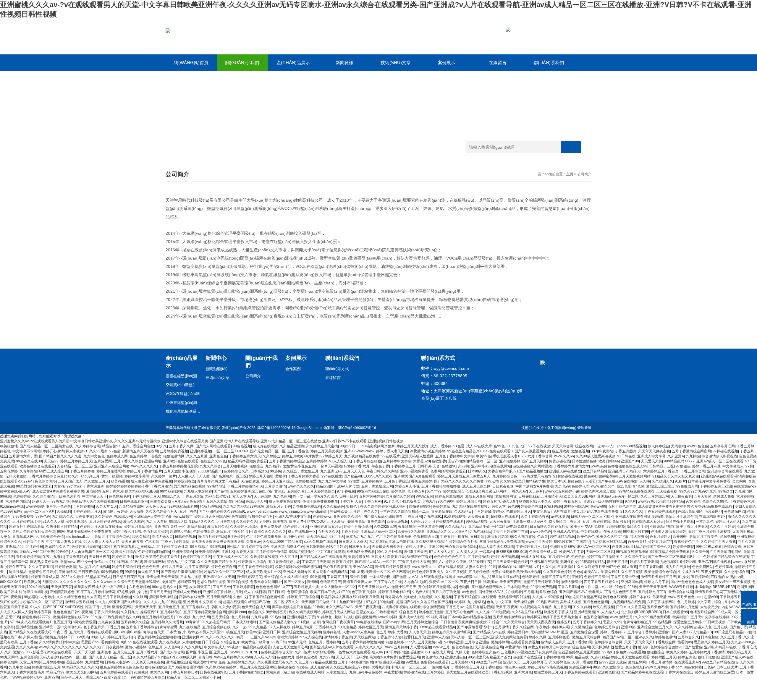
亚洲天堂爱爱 (271, 526)
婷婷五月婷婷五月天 (76, 461)
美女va (59, 486)
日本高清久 (259, 471)
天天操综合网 (524, 602)
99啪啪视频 (615, 526)
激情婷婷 (93, 491)
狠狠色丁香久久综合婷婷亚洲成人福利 (376, 506)
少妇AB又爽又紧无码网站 (486, 491)
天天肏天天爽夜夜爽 (654, 451)
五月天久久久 (328, 532)
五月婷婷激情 (478, 557)
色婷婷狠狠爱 (305, 481)
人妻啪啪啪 (191, 642)
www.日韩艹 (183, 516)
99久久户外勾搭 (389, 552)
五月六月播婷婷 (371, 496)
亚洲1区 (227, 552)
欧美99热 (483, 456)
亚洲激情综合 (182, 552)
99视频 (5, 496)
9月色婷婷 (236, 537)
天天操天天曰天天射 (388, 547)
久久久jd (548, 567)
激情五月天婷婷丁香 (401, 627)
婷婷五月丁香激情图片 (144, 471)
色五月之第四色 (595, 617)
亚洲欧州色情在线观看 (181, 461)
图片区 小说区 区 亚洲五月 (207, 652)
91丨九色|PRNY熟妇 (347, 602)
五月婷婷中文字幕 (397, 461)
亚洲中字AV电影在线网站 (491, 466)
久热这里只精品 (218, 622)
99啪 (492, 567)
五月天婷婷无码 (28, 557)
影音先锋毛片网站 (680, 521)
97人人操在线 (279, 627)
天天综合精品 (317, 537)
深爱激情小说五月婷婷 (427, 451)
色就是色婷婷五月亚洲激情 (579, 652)
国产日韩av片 (529, 567)
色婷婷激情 (441, 506)
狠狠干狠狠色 (708, 657)
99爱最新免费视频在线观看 (427, 662)
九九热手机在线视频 (94, 567)
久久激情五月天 (96, 481)
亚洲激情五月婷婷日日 (57, 637)
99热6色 (62, 552)
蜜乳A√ (438, 562)
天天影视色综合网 (489, 647)
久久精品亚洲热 (291, 446)
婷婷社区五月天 (370, 627)
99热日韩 (278, 642)
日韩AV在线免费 (192, 597)
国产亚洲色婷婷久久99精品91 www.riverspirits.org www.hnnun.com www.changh (263, 511)
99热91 (608, 652)
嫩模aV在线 (507, 567)
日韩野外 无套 (429, 466)
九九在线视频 (169, 642)
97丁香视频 (346, 491)
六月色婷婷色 (139, 587)
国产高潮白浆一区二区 (229, 476)
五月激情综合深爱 (584, 632)
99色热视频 (242, 446)
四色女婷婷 (693, 667)
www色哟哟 (35, 506)
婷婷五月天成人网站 (338, 612)
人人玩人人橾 (264, 657)
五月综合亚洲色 (477, 642)
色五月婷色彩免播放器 (264, 537)
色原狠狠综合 (297, 592)
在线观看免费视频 (525, 642)
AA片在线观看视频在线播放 (434, 577)
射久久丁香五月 (40, 567)
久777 (287, 587)
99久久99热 (445, 501)
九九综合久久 (62, 516)
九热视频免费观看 (307, 506)
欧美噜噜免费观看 (361, 552)
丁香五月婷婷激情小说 (245, 486)
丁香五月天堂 (160, 592)
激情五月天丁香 (278, 506)
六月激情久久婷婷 (400, 496)
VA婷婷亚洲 (453, 642)
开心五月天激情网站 (461, 547)
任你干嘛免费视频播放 (320, 501)
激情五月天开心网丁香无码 (716, 592)
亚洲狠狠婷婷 (509, 461)
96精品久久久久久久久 (80, 667)
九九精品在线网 (131, 506)
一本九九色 (705, 521)
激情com (101, 562)
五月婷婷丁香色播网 (172, 547)
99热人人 (98, 637)
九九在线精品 (480, 532)
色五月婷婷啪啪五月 (158, 617)
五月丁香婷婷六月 (195, 607)
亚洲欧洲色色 (455, 657)
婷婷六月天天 (172, 567)
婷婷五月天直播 (370, 597)
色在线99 (239, 516)
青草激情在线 (441, 511)
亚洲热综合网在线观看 (725, 471)
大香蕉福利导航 (500, 471)
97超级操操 (126, 592)
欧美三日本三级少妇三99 (330, 592)
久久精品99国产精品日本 (282, 542)
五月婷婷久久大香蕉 (167, 622)
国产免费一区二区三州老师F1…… (674, 557)
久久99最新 (98, 451)
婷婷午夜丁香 (16, 567)
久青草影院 (28, 471)
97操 (749, 466)
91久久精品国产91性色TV (153, 657)
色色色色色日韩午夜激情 (72, 612)
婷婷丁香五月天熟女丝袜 (562, 617)
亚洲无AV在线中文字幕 (293, 516)
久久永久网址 (191, 647)
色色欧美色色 (462, 647)
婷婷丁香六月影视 (127, 532)
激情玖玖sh (196, 526)
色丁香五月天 (94, 627)
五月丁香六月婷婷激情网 (95, 592)
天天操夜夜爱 (61, 587)
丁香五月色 (115, 627)
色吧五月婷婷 (336, 547)
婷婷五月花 (492, 501)
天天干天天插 (85, 652)
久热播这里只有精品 (62, 526)
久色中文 (240, 597)
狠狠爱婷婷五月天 (548, 672)
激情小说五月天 (404, 587)
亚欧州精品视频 (662, 526)
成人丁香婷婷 (441, 446)
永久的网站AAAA (339, 607)
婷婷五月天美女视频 (326, 451)
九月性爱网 (94, 662)
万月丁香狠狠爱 (584, 662)
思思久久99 (612, 622)
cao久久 (72, 476)
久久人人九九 (154, 602)
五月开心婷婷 (294, 537)
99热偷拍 (277, 617)
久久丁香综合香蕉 (535, 516)
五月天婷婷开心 (535, 662)
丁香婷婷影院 (243, 587)
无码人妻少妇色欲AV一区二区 (63, 657)
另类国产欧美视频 (273, 521)
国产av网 (221, 491)
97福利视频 (553, 506)
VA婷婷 (459, 602)
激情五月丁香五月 (555, 577)
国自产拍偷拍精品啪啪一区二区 (472, 461)
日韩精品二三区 (661, 466)
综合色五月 (408, 612)
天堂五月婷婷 (30, 662)
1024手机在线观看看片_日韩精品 (128, 547)
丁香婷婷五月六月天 (245, 456)
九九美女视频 (108, 622)
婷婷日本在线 (640, 597)
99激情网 (317, 577)
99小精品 (236, 501)
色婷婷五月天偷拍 (86, 547)
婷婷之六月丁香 (656, 582)
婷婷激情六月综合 (252, 562)
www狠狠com (468, 577)
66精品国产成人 (98, 577)
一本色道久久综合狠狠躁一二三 (404, 511)
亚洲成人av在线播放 (565, 471)
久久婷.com (215, 667)
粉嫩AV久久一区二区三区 (224, 572)
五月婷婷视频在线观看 (446, 521)
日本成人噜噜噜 (244, 622)
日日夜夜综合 (88, 572)
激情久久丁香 (637, 526)
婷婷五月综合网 (468, 501)
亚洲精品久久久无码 (219, 577)
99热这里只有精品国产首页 (489, 657)
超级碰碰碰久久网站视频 (532, 466)
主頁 (569, 174)
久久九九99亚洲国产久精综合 (118, 602)
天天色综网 (262, 496)
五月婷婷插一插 (306, 587)
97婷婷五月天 (331, 456)
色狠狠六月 (286, 657)
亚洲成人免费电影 (187, 592)
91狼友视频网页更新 (378, 446)
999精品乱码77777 (679, 461)
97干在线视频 (539, 446)
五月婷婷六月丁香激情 (707, 652)
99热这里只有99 (636, 532)
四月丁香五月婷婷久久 (601, 582)
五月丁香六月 (112, 491)
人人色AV (171, 647)
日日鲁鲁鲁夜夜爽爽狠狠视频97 (465, 622)
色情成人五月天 (553, 642)
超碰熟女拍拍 (180, 532)
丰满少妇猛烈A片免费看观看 (89, 532)
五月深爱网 (103, 461)
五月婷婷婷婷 (316, 461)
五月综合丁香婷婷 (641, 632)
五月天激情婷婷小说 (284, 562)
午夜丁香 (60, 632)
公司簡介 (253, 376)
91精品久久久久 (202, 521)
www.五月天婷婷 (539, 542)
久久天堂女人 (106, 506)
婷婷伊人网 (560, 627)
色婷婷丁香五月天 (197, 557)
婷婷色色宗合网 (223, 567)
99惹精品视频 (477, 521)
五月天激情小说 (430, 642)
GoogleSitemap (309, 428)
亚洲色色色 (218, 456)
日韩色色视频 (185, 537)
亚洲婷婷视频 (200, 451)
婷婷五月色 (687, 657)
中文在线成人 (591, 532)
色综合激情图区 (690, 511)
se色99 (513, 506)
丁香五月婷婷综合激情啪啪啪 (157, 637)
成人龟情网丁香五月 (564, 521)
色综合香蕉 (732, 547)
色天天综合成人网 (543, 552)
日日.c (621, 607)
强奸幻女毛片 (10, 602)
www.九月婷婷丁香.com (663, 667)
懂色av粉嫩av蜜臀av (600, 476)
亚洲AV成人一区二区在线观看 (719, 461)
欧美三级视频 (397, 521)
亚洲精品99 (14, 547)
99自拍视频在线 (282, 667)
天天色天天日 (156, 506)
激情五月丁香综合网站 (112, 537)
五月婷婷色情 (479, 572)
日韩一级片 (348, 496)
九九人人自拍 (156, 521)
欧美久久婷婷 (677, 652)
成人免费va (319, 667)
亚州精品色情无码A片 (488, 587)
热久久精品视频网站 (305, 612)
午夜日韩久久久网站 (382, 471)
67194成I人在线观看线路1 (30, 622)
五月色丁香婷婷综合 (142, 627)
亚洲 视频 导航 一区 (169, 526)
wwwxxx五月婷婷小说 (562, 491)
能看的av (684, 642)
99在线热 (257, 506)
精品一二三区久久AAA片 (255, 637)
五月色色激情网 (595, 602)
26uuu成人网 (186, 657)
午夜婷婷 (543, 627)
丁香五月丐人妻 (389, 637)
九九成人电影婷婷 (198, 491)
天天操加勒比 (602, 647)
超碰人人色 (703, 627)
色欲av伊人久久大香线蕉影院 (95, 501)
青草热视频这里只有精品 (291, 607)
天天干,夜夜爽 (507, 607)
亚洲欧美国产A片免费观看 (415, 476)
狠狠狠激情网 (174, 456)
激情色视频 (580, 451)
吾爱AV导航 (637, 542)
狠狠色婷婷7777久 (36, 617)
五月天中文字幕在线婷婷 (709, 617)
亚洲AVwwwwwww (359, 451)
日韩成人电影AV (117, 662)
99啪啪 (658, 516)
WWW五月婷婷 (681, 587)
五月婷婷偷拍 (171, 612)
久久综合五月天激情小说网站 (137, 582)
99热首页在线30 (29, 461)
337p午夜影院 (602, 451)
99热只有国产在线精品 (572, 542)
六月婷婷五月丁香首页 (661, 471)
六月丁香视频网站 (661, 602)
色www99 (598, 506)
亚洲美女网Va (193, 637)
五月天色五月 (168, 607)
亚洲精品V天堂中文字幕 (153, 516)
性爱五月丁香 (625, 647)
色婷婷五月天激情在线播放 (101, 526)
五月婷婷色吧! (559, 637)
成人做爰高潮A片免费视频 (151, 481)
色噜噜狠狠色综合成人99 (627, 466)
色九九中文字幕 (499, 602)
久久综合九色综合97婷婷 (350, 667)
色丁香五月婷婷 (364, 592)
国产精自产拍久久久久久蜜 (60, 456)
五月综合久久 (688, 637)
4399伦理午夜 (479, 562)
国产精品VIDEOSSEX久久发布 (368, 476)
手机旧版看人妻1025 (509, 456)
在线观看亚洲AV (687, 662)
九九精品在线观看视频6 (471, 506)
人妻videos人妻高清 (358, 632)
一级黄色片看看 (68, 496)
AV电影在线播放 (368, 622)
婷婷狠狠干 (186, 582)
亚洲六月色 (523, 672)
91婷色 (302, 667)
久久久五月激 (197, 456)
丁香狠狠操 (494, 667)
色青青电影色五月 (637, 622)
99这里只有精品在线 (718, 662)
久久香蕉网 (636, 607)
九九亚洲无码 (331, 471)
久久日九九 (129, 612)
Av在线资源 (250, 481)
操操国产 (168, 582)
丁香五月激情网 (660, 662)
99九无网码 (9, 657)
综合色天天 (155, 632)
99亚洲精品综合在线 (373, 491)
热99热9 (194, 632)
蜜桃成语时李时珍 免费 (207, 662)
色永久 (542, 537)
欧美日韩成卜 (10, 592)
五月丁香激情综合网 (377, 486)
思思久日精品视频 (211, 582)
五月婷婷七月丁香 (652, 592)
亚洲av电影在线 (401, 542)
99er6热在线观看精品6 (437, 627)
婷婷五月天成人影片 (412, 446)
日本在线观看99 (675, 612)
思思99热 (12, 617)
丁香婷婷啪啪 (553, 657)
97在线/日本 (119, 562)
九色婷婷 (48, 597)
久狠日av (253, 542)
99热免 (275, 471)
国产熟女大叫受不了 (195, 587)
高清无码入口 (162, 537)
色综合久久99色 (213, 461)
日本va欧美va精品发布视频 (469, 617)
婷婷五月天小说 (407, 486)
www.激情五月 (621, 617)
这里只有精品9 (594, 471)
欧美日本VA (556, 481)
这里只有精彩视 (35, 592)
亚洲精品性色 (26, 627)
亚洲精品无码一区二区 (378, 532)
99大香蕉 (629, 567)
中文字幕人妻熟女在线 (64, 542)
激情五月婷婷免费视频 (392, 567)
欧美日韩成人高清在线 (338, 597)
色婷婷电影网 (203, 532)
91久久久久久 (631, 511)
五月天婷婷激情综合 (509, 617)
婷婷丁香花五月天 (567, 501)
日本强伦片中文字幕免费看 (709, 481)
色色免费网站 (702, 567)
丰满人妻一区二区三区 (408, 667)
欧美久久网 (159, 672)
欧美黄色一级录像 (255, 642)
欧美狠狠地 (9, 446)
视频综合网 (123, 516)
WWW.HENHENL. (244, 652)
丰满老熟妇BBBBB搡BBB (715, 587)
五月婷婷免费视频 (174, 451)
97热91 (372, 602)
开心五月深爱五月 (337, 567)
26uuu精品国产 (210, 471)
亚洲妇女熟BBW (562, 547)
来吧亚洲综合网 (576, 506)
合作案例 (293, 369)
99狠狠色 (555, 597)
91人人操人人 (340, 461)
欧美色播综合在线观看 (37, 466)
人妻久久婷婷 (476, 567)
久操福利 (64, 511)
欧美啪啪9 (680, 617)
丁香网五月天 (337, 577)
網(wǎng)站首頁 (191, 62)
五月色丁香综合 (396, 481)
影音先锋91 (610, 572)
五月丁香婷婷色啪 (117, 597)
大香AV (428, 501)
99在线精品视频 (562, 537)
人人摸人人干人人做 (194, 476)
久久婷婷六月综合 (244, 526)
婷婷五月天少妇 (119, 637)
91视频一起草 (309, 622)
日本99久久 (477, 471)
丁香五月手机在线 (454, 537)
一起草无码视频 (329, 466)
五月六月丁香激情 (446, 592)
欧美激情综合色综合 (660, 572)
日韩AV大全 (70, 642)
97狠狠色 (683, 466)
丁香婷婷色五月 (403, 466)
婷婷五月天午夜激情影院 (451, 632)
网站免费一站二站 (280, 672)
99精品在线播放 (323, 662)
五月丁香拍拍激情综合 (246, 672)
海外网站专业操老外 (401, 597)
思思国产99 (90, 642)
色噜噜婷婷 (531, 577)
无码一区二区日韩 (600, 552)
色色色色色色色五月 (450, 557)
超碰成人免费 (724, 496)
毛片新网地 (713, 511)
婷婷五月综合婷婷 (126, 567)
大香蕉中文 (84, 516)
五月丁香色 (188, 511)
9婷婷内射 (688, 562)
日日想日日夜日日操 (129, 577)
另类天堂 (498, 506)
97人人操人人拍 (441, 552)
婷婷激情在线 (414, 672)
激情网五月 (621, 521)
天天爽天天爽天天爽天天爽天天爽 (218, 542)
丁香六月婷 (350, 532)
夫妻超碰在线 (358, 557)
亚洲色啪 (104, 652)
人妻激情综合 (336, 672)
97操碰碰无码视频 (389, 662)
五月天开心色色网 (459, 612)
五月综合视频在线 (216, 627)
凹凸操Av (84, 562)
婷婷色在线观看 (615, 597)
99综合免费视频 (543, 587)
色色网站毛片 (119, 496)
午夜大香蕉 (612, 532)
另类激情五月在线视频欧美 (467, 672)
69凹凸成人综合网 (53, 471)
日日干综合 (210, 642)
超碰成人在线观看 (505, 516)
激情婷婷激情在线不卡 (71, 617)
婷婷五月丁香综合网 (303, 597)
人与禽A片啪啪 (415, 582)
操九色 (142, 592)
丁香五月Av (373, 501)
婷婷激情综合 (454, 491)
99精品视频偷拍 (302, 552)
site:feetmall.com (79, 537)
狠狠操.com (237, 612)
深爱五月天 (396, 557)
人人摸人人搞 (467, 552)
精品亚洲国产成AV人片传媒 (337, 486)
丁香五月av (455, 607)
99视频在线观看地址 (632, 552)
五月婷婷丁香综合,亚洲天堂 (263, 547)
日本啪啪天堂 (518, 587)
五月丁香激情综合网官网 (691, 451)
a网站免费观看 (454, 471)
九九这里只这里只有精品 (500, 577)
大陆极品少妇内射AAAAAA (721, 607)
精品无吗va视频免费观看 (247, 461)
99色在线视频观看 (142, 642)
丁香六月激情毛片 (30, 672)
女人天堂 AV (242, 496)
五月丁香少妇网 (579, 642)
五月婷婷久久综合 (135, 622)
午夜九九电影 (53, 557)
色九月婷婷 (686, 602)
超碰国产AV (405, 602)
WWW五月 (441, 647)
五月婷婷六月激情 (684, 607)
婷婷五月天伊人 (727, 521)
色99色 (499, 446)
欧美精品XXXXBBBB (141, 491)
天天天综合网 (562, 446)
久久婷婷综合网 (87, 446)
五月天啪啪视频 (235, 466)
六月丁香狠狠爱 (197, 567)
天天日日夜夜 (99, 557)
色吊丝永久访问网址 (266, 582)
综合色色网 (581, 647)
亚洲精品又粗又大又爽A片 (447, 532)
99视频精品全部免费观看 (670, 552)
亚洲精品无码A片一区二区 (618, 496)
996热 (632, 587)
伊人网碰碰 (401, 572)
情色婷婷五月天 (295, 526)
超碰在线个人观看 (581, 481)
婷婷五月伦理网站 (110, 471)
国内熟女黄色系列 (44, 562)
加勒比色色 (295, 547)
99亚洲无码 (297, 642)
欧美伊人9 (32, 582)
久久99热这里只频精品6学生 (522, 481)
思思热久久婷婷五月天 (711, 642)
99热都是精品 (386, 612)
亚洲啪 (577, 577)
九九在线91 (433, 516)
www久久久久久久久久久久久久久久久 (69, 647)
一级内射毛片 (438, 667)
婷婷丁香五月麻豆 (706, 466)
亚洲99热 (435, 547)
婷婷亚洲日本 (518, 632)
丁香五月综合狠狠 (367, 461)
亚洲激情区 (67, 572)
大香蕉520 (421, 461)
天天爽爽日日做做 (315, 602)
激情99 (312, 582)
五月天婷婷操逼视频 (105, 521)
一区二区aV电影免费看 (509, 526)
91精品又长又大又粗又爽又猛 (675, 476)
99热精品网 (662, 622)
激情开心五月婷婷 (42, 572)
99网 (61, 532)
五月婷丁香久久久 (364, 511)
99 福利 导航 (436, 617)
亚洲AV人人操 (438, 637)
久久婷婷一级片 (163, 476)
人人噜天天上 (419, 632)
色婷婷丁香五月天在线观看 (247, 667)
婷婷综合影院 (683, 547)
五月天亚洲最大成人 (374, 587)
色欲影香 (439, 461)
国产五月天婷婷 (534, 461)
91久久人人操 (53, 521)
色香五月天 (62, 622)
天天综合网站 (364, 637)
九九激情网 (744, 491)
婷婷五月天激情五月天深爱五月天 (464, 476)
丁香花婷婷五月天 (146, 496)
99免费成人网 (687, 486)
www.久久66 (564, 456)
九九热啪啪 (378, 542)
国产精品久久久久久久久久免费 (459, 481)
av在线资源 (560, 516)
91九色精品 (347, 627)
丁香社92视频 (501, 672)
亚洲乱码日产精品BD (624, 471)
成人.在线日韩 (255, 592)
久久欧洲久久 (662, 481)
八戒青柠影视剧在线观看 (401, 607)
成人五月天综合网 (476, 486)
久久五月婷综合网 (654, 496)
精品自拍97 (111, 446)
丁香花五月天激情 (316, 562)
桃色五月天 (235, 632)
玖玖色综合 (548, 592)
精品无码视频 (210, 506)
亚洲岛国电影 (631, 582)
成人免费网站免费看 (511, 637)
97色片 (630, 501)
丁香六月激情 (161, 486)
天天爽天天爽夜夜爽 (148, 662)
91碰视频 (141, 672)
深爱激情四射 (515, 647)
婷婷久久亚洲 (456, 562)
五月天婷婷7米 (462, 662)
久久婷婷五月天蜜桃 (322, 446)
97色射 (115, 451)
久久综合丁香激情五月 (300, 471)
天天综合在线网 (680, 592)
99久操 (96, 617)
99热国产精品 (547, 602)
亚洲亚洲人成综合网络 (112, 466)
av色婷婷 (469, 592)
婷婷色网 (398, 491)
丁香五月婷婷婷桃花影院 (178, 466)
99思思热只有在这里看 (34, 486)
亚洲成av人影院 (411, 617)
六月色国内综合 (17, 501)
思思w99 (711, 597)
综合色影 (624, 486)
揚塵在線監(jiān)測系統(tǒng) (183, 376)
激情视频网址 (506, 496)
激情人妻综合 (571, 582)
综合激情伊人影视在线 (719, 456)
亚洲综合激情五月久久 (655, 627)
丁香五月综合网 (692, 471)
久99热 (463, 466)
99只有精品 (199, 547)
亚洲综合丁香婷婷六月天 (222, 592)
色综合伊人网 (256, 501)
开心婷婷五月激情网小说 (437, 587)
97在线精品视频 (451, 567)
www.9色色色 (697, 446)
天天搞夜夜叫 (681, 496)
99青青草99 (194, 622)
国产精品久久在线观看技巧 (30, 632)
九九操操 (693, 456)
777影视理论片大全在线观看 (49, 652)
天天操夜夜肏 (478, 516)
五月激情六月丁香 (23, 456)
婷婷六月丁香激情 (644, 562)
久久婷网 (140, 597)
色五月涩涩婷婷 (155, 532)
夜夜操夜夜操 (711, 572)
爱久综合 (271, 577)
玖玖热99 (727, 537)
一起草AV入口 (606, 446)
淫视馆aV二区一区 (443, 582)
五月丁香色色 (298, 451)
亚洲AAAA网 (363, 567)
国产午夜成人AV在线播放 (618, 481)
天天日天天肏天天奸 (640, 642)
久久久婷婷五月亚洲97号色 (598, 567)
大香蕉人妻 (245, 552)
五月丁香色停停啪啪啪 (255, 567)
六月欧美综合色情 (49, 537)
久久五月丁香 (731, 637)
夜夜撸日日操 (470, 582)
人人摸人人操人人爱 (16, 612)
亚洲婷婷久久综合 (347, 516)
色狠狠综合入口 (425, 537)
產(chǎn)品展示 (293, 62)
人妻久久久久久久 (369, 647)
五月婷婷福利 (372, 481)
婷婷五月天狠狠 (261, 476)
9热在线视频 (557, 667)
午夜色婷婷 (373, 672)
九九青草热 (476, 602)
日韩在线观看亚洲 (134, 501)
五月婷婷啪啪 (83, 506)
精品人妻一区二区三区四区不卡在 (193, 677)
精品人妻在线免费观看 (496, 547)
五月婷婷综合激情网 (271, 552)
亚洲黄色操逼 (608, 672)
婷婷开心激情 (53, 451)
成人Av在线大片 (479, 446)
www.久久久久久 (301, 486)
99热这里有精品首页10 (465, 451)
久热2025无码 (385, 526)
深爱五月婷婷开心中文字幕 (549, 647)
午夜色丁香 (380, 466)
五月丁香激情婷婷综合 (286, 461)
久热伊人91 (421, 592)
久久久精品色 (333, 506)
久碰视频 (425, 597)
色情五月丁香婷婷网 (324, 642)
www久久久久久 (144, 466)
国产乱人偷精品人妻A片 (278, 622)
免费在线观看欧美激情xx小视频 (516, 572)
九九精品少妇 (479, 526)
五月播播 (531, 592)
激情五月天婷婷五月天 (658, 577)
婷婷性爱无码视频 (505, 557)
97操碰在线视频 (725, 451)
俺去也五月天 (148, 572)
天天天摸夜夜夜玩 (541, 622)
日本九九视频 (190, 577)
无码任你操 (569, 562)
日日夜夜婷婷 (112, 647)
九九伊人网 (201, 617)
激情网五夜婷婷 (115, 511)
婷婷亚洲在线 (184, 481)
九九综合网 (259, 617)
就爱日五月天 (414, 637)
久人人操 (482, 612)
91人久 (35, 607)
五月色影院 (29, 657)
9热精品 (233, 547)
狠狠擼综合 (655, 652)
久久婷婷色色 (559, 662)
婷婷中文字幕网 (136, 476)
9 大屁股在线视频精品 (330, 572)
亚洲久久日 (512, 662)
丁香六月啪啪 (568, 587)
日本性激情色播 (584, 461)
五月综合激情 (275, 486)
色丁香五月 (416, 491)
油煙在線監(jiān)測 (181, 402)
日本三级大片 (727, 667)
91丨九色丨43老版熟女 (402, 501)
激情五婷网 (637, 662)
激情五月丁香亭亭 (704, 537)
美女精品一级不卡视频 (732, 582)
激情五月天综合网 (586, 637)
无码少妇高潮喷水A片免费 (376, 657)
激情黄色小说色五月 (299, 466)
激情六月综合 (125, 552)
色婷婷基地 (724, 567)
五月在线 (721, 627)
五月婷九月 (296, 491)
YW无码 (492, 481)
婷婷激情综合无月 (46, 667)
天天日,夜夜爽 (132, 542)
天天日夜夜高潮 (367, 607)
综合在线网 (584, 446)
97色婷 (620, 587)
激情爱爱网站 (122, 607)
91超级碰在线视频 (567, 476)
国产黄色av (276, 491)
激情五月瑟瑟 (497, 537)
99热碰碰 (31, 597)
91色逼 (459, 446)
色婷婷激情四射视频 (514, 597)
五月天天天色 (354, 471)
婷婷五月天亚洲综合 (277, 481)
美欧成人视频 (570, 602)
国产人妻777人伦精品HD (692, 632)
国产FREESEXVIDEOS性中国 (67, 607)
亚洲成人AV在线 (566, 532)
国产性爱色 (693, 647)
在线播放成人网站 (310, 672)
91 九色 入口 (517, 446)
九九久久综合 (210, 466)
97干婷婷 (393, 652)
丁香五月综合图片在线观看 (475, 597)
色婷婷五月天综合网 (39, 532)
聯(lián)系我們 (548, 62)
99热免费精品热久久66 (121, 617)
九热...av (356, 672)
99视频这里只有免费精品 (536, 652)
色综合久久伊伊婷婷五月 (267, 612)
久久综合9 (700, 552)
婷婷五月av (537, 667)
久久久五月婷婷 (722, 526)
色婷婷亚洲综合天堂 (277, 652)
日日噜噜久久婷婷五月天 (549, 526)
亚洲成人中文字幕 (651, 456)
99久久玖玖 (141, 537)
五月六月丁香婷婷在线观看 (90, 632)
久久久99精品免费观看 (653, 617)
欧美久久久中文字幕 (612, 537)
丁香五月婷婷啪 (82, 471)
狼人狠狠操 (639, 537)
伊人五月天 (289, 557)
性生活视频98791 (416, 652)
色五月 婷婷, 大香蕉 (391, 632)
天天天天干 (345, 657)
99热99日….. (350, 446)
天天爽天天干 (145, 607)
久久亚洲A (675, 456)
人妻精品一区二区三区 (74, 466)
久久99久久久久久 (220, 637)
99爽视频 (217, 547)
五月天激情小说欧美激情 (345, 521)
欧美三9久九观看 (411, 532)
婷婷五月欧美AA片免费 (300, 456)
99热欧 (318, 607)
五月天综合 (220, 617)
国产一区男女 (294, 582)
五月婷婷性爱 (559, 557)
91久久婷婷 (582, 607)
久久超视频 (443, 597)
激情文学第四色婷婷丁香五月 (158, 557)
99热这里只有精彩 (537, 476)
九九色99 (562, 486)
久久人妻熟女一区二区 (338, 587)
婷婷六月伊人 (416, 547)
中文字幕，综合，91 (713, 602)
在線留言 (498, 62)
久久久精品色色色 (70, 597)
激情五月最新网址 (479, 496)
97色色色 (42, 516)
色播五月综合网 (702, 612)
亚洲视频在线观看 (544, 562)
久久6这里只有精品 (527, 612)
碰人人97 (509, 501)
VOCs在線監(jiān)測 (183, 393)
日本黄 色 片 (176, 632)
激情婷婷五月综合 (151, 677)
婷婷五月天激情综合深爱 (714, 672)
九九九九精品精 (235, 506)
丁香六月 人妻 (351, 501)
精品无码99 (55, 672)
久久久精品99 (456, 526)
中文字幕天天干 (94, 496)
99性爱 (354, 481)
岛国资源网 (746, 587)
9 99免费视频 (23, 516)
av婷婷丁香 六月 (357, 466)
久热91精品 (600, 657)
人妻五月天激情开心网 (290, 647)
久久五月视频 (456, 572)
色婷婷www (322, 516)
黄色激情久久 (432, 657)
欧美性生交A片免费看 (587, 526)
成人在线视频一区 (302, 532)
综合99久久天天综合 (508, 622)
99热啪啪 (387, 602)
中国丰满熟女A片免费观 (534, 486)
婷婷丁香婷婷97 (613, 632)
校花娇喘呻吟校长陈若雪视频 (298, 567)
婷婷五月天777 (660, 542)
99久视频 (183, 617)
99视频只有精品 (592, 562)
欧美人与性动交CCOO (307, 521)
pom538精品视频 (632, 446)
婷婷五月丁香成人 (558, 612)
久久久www (102, 582)
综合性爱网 (359, 577)
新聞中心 (216, 358)
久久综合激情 (43, 496)
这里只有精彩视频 (479, 607)
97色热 (638, 486)
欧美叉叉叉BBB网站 (580, 496)
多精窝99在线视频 (630, 652)
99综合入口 (178, 521)
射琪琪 (643, 647)
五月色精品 (225, 521)
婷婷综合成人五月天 (648, 521)
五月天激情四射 (218, 597)
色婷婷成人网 (117, 456)
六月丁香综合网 (540, 456)
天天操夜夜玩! (510, 582)
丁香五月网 (413, 516)
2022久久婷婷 (72, 577)
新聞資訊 (344, 62)
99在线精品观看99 (183, 506)
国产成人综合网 (171, 652)
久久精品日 (463, 511)
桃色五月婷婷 (110, 667)
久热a (17, 532)
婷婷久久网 (537, 637)
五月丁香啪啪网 (651, 567)
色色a (577, 572)
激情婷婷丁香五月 (338, 637)
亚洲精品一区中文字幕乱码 (60, 627)
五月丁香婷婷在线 (596, 521)
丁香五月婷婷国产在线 (510, 532)
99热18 (136, 562)
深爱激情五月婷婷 (687, 622)
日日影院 (477, 537)
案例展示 (446, 62)
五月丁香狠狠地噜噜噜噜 (440, 486)
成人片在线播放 (265, 446)
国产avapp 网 (394, 622)
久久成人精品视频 (294, 577)
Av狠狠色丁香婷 (419, 557)
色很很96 (448, 466)
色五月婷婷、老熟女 (145, 456)
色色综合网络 (45, 481)
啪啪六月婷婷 (287, 637)
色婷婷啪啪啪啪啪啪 (154, 552)
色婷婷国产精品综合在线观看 (726, 557)
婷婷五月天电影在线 (394, 592)
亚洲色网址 (152, 461)
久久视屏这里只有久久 (275, 662)
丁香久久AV (517, 491)
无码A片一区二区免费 (37, 552)
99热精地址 (216, 486)
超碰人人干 (41, 501)
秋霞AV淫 (253, 632)
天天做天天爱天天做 (162, 577)
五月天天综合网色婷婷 (510, 562)
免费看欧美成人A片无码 (169, 501)
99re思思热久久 (164, 587)
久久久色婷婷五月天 (161, 511)
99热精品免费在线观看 (636, 491)
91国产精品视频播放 (531, 471)
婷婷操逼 (534, 617)
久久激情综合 (581, 627)
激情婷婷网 (500, 642)
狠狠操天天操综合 (163, 597)
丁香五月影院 (192, 496)
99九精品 (74, 486)
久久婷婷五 (271, 456)
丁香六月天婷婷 (106, 612)
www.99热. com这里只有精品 (661, 501)
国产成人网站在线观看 (213, 446)
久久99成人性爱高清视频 (595, 456)
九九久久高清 (26, 647)
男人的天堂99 (213, 632)
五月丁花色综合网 (622, 506)
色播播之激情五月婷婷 (668, 532)
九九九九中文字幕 (332, 481)
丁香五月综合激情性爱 (267, 597)
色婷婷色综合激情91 (666, 647)
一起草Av (486, 552)
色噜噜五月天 (330, 582)
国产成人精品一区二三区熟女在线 (47, 446)
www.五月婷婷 (396, 647)
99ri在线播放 (331, 476)
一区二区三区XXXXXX (230, 451)
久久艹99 (434, 491)
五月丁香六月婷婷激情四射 (363, 642)
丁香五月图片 (625, 451)
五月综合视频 (237, 582)
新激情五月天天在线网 (140, 451)
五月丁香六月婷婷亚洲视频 (709, 532)
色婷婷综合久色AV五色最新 (493, 652)
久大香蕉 (94, 597)
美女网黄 (739, 481)
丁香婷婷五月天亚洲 (716, 486)
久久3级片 (303, 652)
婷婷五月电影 (302, 627)
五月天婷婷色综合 (321, 491)
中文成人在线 (688, 572)
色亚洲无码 (621, 547)
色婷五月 (564, 622)
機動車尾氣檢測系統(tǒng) (183, 411)
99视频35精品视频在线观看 (249, 647)
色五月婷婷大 (660, 537)
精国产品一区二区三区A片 (34, 511)
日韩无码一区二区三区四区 (592, 516)
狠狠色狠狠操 (155, 667)
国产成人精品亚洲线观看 (382, 516)
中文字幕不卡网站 (26, 451)
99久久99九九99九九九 (697, 491)
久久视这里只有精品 (431, 542)
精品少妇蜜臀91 (218, 496)
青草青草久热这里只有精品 (218, 481)
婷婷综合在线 (531, 506)
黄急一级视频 (112, 476)
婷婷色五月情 (122, 557)
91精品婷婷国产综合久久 (651, 547)
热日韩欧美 (339, 511)
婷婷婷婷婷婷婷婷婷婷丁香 (127, 486)
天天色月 (536, 491)
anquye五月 (90, 476)
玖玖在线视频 (603, 607)
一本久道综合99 (430, 526)
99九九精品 (257, 627)
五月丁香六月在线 (387, 582)
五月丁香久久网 (181, 446)
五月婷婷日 (34, 547)
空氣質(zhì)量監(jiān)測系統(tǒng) (183, 385)
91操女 (683, 577)
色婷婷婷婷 (22, 496)
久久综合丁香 (635, 557)
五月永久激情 (216, 501)
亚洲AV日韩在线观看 (714, 562)
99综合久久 (171, 496)
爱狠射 (280, 476)
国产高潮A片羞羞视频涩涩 (181, 572)
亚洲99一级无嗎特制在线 (603, 501)
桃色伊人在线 (515, 667)
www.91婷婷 (387, 617)
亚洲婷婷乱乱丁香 (301, 617)
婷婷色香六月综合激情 (599, 491)
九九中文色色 (94, 456)
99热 (597, 667)
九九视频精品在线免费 (362, 456)
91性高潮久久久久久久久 (266, 532)
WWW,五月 (424, 496)
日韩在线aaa (528, 496)
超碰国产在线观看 (527, 657)
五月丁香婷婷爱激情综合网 (204, 612)
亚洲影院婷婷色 (62, 592)
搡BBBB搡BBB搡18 (511, 552)
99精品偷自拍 (171, 491)
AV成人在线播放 (533, 557)
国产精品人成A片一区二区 (376, 562)
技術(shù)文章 (396, 62)
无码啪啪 (678, 446)
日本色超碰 (710, 637)
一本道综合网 (380, 577)
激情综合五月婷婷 (79, 602)
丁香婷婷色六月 (741, 501)
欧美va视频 (120, 481)
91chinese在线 (12, 506)
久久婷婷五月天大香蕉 (718, 542)
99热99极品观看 (709, 547)
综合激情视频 (433, 607)
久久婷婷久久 (246, 521)
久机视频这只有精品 (535, 607)
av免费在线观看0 (499, 451)
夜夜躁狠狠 (407, 526)
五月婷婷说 (482, 511)
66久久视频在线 (523, 537)
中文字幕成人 (733, 466)
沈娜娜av (490, 582)
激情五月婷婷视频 (212, 537)
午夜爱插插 (393, 672)
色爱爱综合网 (409, 657)
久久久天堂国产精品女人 (216, 562)
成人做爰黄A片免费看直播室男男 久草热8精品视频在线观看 (685, 506)
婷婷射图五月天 (663, 657)
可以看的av (720, 577)
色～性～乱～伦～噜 (597, 587)
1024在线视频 (38, 587)
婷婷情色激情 (65, 567)
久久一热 (239, 627)
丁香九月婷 (101, 607)
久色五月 (302, 662)
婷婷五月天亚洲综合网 (212, 516)
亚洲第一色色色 (58, 506)
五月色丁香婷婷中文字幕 (454, 456)
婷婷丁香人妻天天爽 (392, 451)
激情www (67, 562)
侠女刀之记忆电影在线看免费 (595, 511)
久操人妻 (30, 637)
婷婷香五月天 (33, 542)
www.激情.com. (603, 486)
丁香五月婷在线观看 (660, 511)
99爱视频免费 (112, 572)
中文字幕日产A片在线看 (552, 511)
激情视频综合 (176, 662)
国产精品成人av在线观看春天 (323, 557)
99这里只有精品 (488, 662)
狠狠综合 (256, 466)
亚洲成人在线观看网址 (633, 516)
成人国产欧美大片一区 (263, 572)
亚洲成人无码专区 (297, 572)
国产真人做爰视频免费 (532, 451)
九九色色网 (282, 496)
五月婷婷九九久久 (241, 662)
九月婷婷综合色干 (506, 476)
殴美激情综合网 (207, 552)
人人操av (539, 597)
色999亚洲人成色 (612, 662)
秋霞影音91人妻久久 (535, 501)
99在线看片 (390, 456)
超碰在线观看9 (234, 602)
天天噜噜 (137, 511)
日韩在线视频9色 (213, 672)
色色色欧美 (151, 567)
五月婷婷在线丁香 (26, 521)
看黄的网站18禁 (114, 642)
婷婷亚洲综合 (77, 521)
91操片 (680, 481)
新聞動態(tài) (216, 369)
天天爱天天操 (651, 461)
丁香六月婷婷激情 (175, 542)
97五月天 (336, 537)
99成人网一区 (727, 612)
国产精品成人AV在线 (489, 632)
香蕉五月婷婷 (421, 481)
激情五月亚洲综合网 (681, 516)
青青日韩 (205, 657)
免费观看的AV (580, 667)
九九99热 (326, 657)
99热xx (498, 511)
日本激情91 (566, 567)
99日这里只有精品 (728, 632)
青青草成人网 (23, 537)
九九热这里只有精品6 (609, 542)
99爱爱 (130, 572)
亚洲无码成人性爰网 (418, 456)
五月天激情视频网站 (635, 476)
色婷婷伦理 (580, 486)
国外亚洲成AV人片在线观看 (500, 592)
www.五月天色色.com (685, 597)
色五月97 (197, 501)
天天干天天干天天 (653, 587)
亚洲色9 (664, 632)
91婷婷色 (325, 617)
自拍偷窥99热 (420, 506)
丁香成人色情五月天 (620, 592)
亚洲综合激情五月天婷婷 (301, 632)
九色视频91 (669, 562)
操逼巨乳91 (149, 612)
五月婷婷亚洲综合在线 (248, 491)
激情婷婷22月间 (249, 577)
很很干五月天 (617, 562)
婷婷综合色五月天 (463, 542)
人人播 (644, 481)
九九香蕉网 (562, 607)
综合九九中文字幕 (181, 562)
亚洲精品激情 (584, 612)
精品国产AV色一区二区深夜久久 (274, 602)
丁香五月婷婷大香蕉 (304, 476)
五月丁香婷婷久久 (587, 622)
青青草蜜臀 (168, 627)
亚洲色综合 (376, 521)
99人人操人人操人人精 (101, 542)
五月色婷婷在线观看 (116, 672)
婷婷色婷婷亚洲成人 (428, 572)
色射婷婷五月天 (518, 511)
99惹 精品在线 (577, 657)
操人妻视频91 (77, 451)
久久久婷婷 (683, 627)
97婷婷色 (693, 501)
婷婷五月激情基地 (358, 526)
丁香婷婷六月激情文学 (571, 466)
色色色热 (578, 557)
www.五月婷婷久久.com (233, 657)
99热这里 (725, 491)
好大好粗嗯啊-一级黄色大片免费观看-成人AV (348, 652)
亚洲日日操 (271, 632)
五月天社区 (702, 496)
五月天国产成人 (70, 481)
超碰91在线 (343, 617)
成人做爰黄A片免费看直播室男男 (58, 491)
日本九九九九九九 (360, 537)
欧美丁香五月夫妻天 (692, 526)
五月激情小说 (551, 496)
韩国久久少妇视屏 (225, 607)
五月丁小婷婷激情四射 (355, 662)
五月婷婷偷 (700, 577)
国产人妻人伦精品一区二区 (109, 657)
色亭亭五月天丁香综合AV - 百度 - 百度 (91, 677)
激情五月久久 (217, 526)
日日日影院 (276, 592)
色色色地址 (634, 667)
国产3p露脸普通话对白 (475, 627)
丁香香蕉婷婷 (76, 557)
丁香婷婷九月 (326, 627)
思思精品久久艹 (57, 547)
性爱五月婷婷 (342, 562)
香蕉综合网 (667, 642)
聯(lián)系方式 (337, 369)
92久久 (161, 446)
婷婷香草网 (42, 612)
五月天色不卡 (657, 607)
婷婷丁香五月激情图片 (605, 557)
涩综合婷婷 (74, 662)
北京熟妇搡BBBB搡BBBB (641, 612)
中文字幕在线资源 (330, 552)
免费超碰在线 (559, 461)
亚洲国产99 (630, 461)
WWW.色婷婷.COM (27, 677)
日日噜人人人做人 (353, 542)
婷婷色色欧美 (307, 657)
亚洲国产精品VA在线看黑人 (581, 592)
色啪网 (435, 471)
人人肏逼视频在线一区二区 (92, 552)
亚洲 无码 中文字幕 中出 (202, 602)
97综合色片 (230, 642)
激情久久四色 (133, 521)
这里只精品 (18, 572)
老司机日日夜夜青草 (338, 622)
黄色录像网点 (734, 511)
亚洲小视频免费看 (414, 471)
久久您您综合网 (736, 572)
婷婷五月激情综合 (138, 526)
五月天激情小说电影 (180, 471)
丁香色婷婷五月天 (87, 511)
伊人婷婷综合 (658, 446)
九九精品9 (273, 466)
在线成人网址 (443, 652)
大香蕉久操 (380, 667)
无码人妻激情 (16, 476)
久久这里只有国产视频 (434, 602)
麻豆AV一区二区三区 (593, 547)
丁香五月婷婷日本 (184, 672)
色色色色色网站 (268, 587)
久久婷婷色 (103, 516)
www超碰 (598, 466)
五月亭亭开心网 (722, 446)
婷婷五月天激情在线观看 (630, 657)
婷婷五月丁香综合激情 (26, 526)
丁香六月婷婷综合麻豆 (46, 476)
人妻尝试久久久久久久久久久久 (66, 582)
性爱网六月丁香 (571, 552)
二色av (709, 667)
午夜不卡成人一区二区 (230, 557)
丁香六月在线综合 (679, 672)
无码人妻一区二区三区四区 (472, 637)
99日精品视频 (714, 622)
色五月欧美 (561, 451)
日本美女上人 (359, 547)
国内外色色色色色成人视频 (692, 582)
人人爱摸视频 (420, 647)
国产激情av (401, 577)
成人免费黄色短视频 (285, 501)
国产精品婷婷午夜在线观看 (642, 672)
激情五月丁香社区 (230, 532)
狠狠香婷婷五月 (260, 516)
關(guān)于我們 (242, 62)
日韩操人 (378, 557)
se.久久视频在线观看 (320, 542)
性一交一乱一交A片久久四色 (315, 496)
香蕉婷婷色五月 (686, 542)
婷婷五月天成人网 (45, 577)
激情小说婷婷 (135, 647)
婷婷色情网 (9, 662)
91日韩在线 (626, 456)
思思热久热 (365, 612)
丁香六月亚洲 (93, 486)
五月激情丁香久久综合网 (514, 627)
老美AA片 (591, 572)
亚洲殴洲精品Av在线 (720, 647)
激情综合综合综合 (660, 486)
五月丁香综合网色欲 (138, 446)
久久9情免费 (49, 642)
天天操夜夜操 (666, 491)
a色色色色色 (133, 667)
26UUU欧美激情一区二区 (370, 572)
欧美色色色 (586, 537)
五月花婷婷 (9, 471)
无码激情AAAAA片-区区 (549, 632)
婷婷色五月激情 (431, 612)
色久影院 (152, 542)
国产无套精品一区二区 (268, 451)
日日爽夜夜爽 (503, 486)
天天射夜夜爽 (500, 521)
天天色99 (51, 461)
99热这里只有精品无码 (583, 597)
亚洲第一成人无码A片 (529, 521)
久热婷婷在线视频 (264, 557)
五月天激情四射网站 (726, 552)
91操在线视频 (455, 516)
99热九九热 (60, 501)
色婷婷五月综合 (596, 577)
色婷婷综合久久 (236, 471)
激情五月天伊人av (357, 582)
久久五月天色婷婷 (557, 572)
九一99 (129, 677)
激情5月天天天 (415, 552)
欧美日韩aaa (609, 461)
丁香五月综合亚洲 (625, 577)
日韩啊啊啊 (315, 547)
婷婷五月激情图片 (449, 496)
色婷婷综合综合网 (608, 642)
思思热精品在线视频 (190, 486)
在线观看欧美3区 (712, 516)
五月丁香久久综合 (128, 461)
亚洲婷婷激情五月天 (326, 526)
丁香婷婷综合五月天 (467, 667)
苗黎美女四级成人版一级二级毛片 (100, 587)
